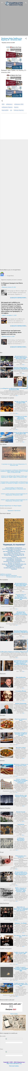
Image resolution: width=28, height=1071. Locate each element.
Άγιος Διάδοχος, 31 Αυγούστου (14, 559)
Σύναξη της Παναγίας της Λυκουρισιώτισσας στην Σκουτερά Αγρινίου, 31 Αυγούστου (14, 564)
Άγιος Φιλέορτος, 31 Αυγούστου (14, 560)
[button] (26, 39)
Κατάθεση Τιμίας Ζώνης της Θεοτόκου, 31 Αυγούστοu (14, 568)
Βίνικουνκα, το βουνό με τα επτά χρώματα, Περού (21, 765)
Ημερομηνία (11, 510)
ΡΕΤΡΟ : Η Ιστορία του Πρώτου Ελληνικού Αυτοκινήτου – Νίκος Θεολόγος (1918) (20, 889)
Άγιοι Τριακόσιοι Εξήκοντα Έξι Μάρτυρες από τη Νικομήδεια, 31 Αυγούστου (14, 549)
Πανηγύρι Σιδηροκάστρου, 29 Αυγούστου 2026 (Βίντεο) (21, 368)
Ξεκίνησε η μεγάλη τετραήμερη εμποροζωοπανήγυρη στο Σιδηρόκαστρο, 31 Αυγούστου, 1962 (14, 500)
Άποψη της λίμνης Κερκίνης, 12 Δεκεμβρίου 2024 (20, 433)
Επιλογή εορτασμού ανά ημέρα (14, 576)
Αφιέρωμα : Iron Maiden (21, 923)
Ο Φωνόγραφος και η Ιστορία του (20, 856)
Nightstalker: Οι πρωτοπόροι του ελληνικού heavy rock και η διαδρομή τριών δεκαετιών (21, 908)
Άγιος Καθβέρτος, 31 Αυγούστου (14, 547)
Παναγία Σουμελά (20, 811)
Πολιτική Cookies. (14, 1066)
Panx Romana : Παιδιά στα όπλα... (20, 936)
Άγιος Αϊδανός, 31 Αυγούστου (14, 566)
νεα (11, 110)
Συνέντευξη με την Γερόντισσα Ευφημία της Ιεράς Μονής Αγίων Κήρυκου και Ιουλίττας (11, 332)
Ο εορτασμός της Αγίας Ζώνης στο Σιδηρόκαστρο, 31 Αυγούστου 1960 (14, 464)
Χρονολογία (17, 510)
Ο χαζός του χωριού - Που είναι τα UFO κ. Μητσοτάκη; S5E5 (21, 984)
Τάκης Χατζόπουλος (21, 677)
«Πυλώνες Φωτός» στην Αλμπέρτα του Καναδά (21, 796)
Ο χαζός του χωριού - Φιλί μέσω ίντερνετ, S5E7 (20, 953)
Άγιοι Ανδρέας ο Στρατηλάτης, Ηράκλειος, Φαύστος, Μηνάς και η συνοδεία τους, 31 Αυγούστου (14, 555)
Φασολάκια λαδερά (21, 747)
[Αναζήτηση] (26, 3)
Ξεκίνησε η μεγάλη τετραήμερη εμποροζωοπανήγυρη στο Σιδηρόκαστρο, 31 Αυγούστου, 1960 (14, 494)
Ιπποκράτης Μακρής (20, 691)
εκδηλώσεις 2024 (18, 104)
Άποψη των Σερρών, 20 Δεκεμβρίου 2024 (21, 402)
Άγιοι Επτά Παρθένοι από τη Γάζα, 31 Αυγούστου (14, 557)
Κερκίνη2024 (5, 110)
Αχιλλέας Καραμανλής (20, 703)
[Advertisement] (14, 21)
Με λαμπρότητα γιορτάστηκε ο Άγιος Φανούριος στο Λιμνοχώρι (20, 613)
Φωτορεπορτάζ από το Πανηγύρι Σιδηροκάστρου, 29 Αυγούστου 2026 (20, 357)
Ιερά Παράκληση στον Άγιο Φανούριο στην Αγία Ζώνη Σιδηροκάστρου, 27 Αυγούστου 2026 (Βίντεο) (21, 662)
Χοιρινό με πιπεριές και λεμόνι (21, 719)
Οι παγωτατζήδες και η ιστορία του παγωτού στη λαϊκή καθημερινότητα (20, 873)
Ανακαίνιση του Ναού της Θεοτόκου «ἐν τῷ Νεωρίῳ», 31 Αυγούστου (14, 562)
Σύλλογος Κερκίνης (19, 110)
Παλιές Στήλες (14, 1014)
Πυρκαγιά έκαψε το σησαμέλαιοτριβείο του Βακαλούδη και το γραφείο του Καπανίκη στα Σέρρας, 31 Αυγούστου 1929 (14, 482)
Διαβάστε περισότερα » (18, 297)
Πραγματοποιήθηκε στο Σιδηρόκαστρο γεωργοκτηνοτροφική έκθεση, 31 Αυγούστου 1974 (14, 488)
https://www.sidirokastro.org (14, 1063)
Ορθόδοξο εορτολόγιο (5, 574)
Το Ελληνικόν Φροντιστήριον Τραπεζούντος (21, 839)
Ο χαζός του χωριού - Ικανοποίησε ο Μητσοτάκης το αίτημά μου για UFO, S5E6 (21, 969)
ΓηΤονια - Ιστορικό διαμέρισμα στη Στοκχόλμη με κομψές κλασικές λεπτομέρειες (21, 781)
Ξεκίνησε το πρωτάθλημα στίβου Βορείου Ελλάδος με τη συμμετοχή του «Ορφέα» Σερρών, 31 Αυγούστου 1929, (14, 476)
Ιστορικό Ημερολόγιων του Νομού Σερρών (10, 505)
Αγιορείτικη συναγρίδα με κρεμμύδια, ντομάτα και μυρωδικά (20, 734)
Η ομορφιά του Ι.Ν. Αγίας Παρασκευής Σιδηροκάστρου (21, 417)
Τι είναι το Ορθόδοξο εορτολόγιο (8, 575)
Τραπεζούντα (20, 824)
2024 (3, 104)
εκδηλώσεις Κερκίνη (7, 107)
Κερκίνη (16, 107)
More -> (23, 364)
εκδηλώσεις (9, 104)
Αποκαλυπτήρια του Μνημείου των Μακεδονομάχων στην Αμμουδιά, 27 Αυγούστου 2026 (20, 597)
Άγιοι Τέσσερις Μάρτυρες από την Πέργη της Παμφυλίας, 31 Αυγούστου (14, 552)
